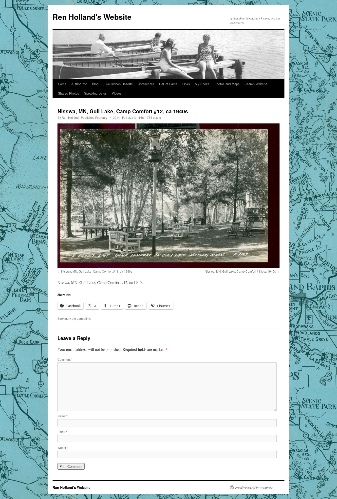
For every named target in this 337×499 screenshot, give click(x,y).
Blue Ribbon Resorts (118, 83)
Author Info (79, 83)
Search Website (255, 83)
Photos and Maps (227, 83)
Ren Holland (70, 117)
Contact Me (146, 83)
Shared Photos (68, 93)
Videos (117, 93)
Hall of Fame (168, 83)
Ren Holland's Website (92, 16)
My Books (202, 83)
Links (186, 83)
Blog (95, 83)
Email (62, 432)
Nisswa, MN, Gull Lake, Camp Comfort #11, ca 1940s (96, 271)
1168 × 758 (144, 117)
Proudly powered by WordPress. (254, 487)
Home (62, 83)
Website (62, 447)
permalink (83, 318)
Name (62, 416)
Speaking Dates (95, 93)
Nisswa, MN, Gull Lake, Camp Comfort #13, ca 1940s (240, 271)
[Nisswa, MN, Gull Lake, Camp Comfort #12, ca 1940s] (168, 195)
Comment (65, 359)
